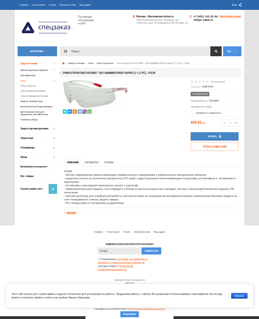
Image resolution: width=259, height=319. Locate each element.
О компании (38, 5)
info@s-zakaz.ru (203, 20)
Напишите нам (68, 5)
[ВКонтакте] (70, 111)
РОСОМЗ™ (214, 100)
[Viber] (84, 111)
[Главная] (63, 63)
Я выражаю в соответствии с (123, 264)
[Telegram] (80, 111)
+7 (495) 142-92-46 (206, 16)
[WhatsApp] (89, 111)
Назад (71, 212)
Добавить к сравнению (208, 113)
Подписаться (151, 251)
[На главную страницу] (46, 28)
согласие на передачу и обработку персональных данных (123, 260)
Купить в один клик (214, 146)
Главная (23, 5)
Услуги (52, 5)
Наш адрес (85, 5)
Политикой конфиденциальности (146, 309)
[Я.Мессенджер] (65, 111)
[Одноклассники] (75, 111)
